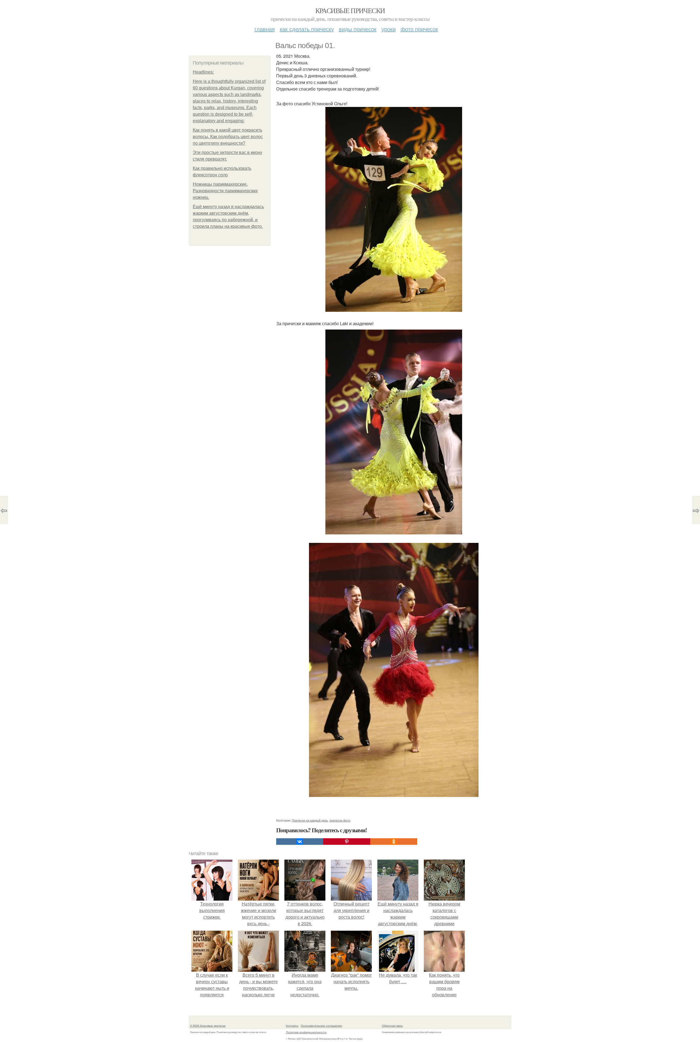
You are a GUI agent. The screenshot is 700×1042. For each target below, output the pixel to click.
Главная (265, 29)
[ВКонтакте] (299, 841)
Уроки (388, 29)
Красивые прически (350, 10)
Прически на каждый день (310, 820)
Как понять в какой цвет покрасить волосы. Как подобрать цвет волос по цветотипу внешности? (228, 136)
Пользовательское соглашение (321, 1026)
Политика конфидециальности (306, 1032)
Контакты (292, 1026)
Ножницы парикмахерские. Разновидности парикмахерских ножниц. (225, 191)
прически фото (339, 820)
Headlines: (203, 72)
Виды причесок (358, 29)
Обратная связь (392, 1026)
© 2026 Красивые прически (208, 1026)
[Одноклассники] (393, 841)
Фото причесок (419, 29)
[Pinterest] (346, 841)
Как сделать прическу (307, 29)
